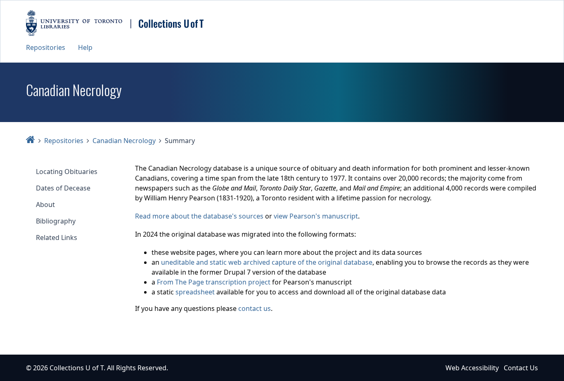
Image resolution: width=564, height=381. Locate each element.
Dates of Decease (63, 188)
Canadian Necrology (124, 140)
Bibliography (56, 221)
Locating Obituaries (66, 171)
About (45, 204)
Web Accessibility (472, 367)
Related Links (56, 237)
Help (85, 47)
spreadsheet (195, 291)
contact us (254, 308)
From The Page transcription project (213, 282)
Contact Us (521, 367)
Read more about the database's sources (199, 216)
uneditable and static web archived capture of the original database (266, 262)
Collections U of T (77, 367)
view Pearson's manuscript (316, 216)
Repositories (45, 47)
